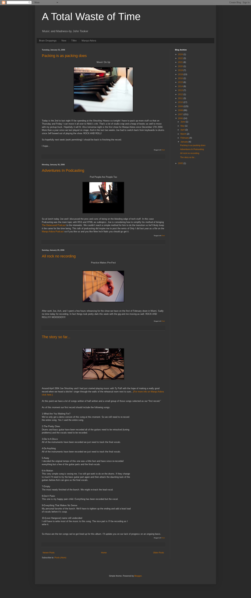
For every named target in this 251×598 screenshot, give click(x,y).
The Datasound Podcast (54, 225)
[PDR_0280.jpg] (103, 111)
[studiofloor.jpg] (103, 379)
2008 (180, 110)
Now (63, 40)
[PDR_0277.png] (103, 212)
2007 (180, 114)
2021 (180, 62)
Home (104, 552)
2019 (180, 70)
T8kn (74, 40)
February (184, 138)
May (182, 126)
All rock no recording (59, 256)
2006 (180, 118)
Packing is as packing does (64, 56)
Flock (163, 150)
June (183, 122)
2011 (180, 98)
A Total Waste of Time (91, 16)
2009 (180, 106)
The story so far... (56, 337)
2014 (180, 86)
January (184, 142)
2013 (180, 90)
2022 (180, 58)
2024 (180, 54)
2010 (180, 102)
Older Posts (158, 552)
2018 (180, 74)
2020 (180, 66)
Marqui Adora (89, 40)
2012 (180, 94)
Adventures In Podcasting (63, 170)
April (182, 130)
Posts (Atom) (60, 557)
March (183, 134)
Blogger (138, 576)
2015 (180, 82)
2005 (180, 163)
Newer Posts (48, 552)
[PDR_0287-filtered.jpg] (103, 301)
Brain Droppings (48, 40)
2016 (180, 78)
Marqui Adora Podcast (53, 231)
